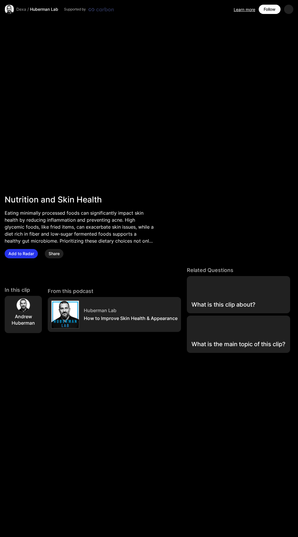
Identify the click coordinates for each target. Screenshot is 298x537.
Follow (270, 9)
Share (54, 253)
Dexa (21, 9)
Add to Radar (21, 253)
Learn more (244, 9)
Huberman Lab (44, 9)
